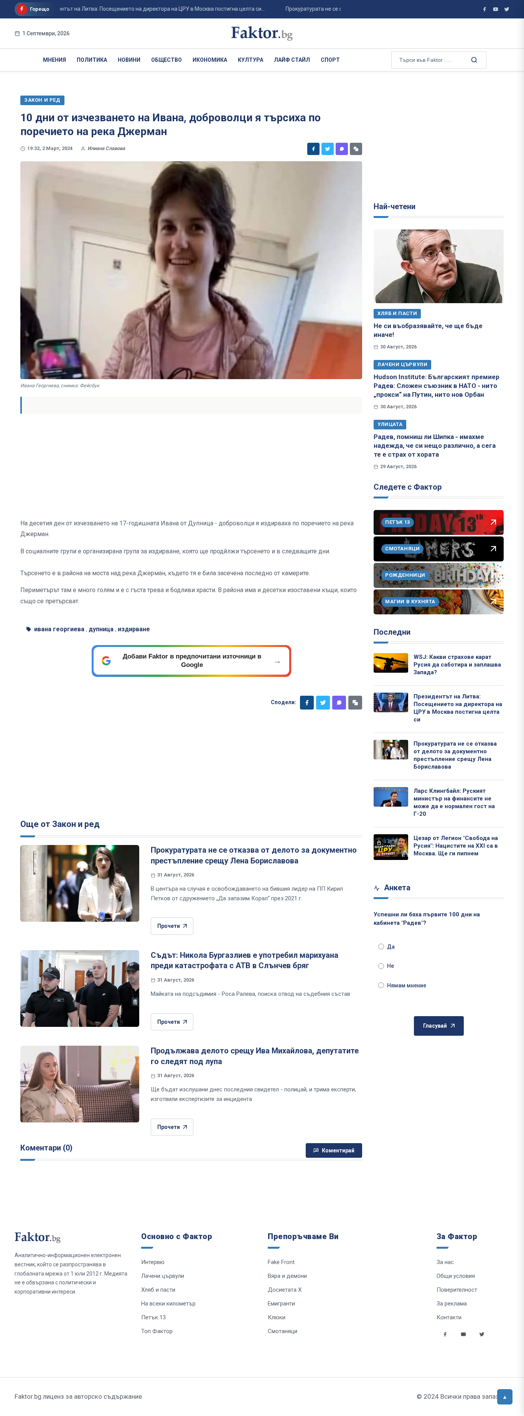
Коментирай (338, 1150)
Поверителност (457, 1289)
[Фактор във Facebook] (484, 9)
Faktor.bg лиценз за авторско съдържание (78, 1396)
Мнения (54, 60)
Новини (129, 60)
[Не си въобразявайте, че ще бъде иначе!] (439, 266)
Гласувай (435, 1026)
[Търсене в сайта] (473, 59)
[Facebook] (313, 149)
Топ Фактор (157, 1331)
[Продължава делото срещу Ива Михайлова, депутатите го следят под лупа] (79, 1084)
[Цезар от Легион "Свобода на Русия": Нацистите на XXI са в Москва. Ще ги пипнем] (391, 847)
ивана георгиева (59, 629)
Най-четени (394, 206)
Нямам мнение (406, 985)
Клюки (276, 1317)
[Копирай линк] (356, 149)
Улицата (389, 424)
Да (391, 947)
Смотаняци (282, 1331)
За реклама (452, 1303)
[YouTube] (496, 9)
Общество (166, 60)
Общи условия (456, 1275)
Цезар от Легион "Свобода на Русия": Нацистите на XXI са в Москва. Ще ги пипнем (456, 846)
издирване (134, 629)
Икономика (210, 60)
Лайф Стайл (292, 60)
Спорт (330, 60)
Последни (392, 632)
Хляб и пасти (397, 313)
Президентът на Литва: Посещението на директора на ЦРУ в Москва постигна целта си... (129, 9)
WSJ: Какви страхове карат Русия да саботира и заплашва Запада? (457, 665)
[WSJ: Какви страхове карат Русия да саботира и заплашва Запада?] (391, 663)
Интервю (153, 1262)
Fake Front (281, 1262)
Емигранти (281, 1303)
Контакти (449, 1317)
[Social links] (445, 1334)
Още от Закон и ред (60, 824)
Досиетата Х (285, 1289)
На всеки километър (168, 1303)
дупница (101, 629)
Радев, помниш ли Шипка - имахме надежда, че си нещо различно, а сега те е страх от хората (435, 446)
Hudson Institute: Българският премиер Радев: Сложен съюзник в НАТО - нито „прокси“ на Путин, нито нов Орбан (436, 386)
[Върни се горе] (504, 1396)
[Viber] (342, 149)
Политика (92, 60)
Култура (250, 60)
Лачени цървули (402, 364)
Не (390, 966)
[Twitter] (327, 149)
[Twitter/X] (506, 9)
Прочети (168, 926)
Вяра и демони (287, 1275)
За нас (445, 1262)
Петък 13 (153, 1317)
